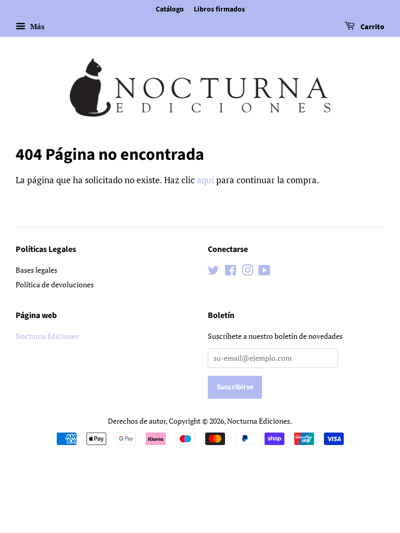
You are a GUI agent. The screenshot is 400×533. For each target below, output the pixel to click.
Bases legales (36, 270)
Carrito (371, 27)
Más (36, 26)
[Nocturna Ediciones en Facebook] (230, 272)
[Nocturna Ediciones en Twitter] (213, 272)
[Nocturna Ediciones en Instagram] (247, 272)
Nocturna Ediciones (47, 336)
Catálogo (170, 9)
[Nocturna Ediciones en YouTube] (264, 272)
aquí (205, 180)
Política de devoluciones (55, 284)
